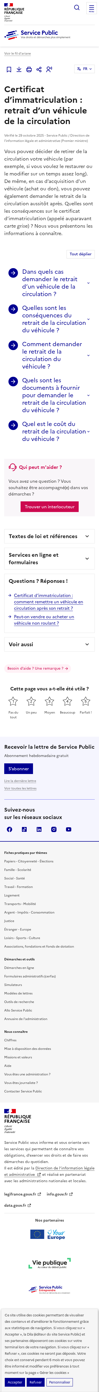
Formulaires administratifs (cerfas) (30, 976)
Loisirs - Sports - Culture (22, 938)
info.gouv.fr (57, 1194)
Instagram (54, 829)
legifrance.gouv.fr (20, 1194)
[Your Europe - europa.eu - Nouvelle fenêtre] (49, 1234)
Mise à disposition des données (27, 1048)
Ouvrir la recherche (77, 7)
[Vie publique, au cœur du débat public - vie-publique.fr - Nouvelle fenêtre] (50, 1264)
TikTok (24, 829)
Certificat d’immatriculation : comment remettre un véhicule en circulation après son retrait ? (48, 601)
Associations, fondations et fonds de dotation (39, 946)
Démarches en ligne (19, 967)
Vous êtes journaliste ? (21, 1082)
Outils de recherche (19, 1002)
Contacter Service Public (23, 1091)
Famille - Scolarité (17, 869)
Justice (9, 921)
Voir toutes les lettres (20, 788)
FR (85, 69)
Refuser (36, 1382)
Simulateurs (13, 984)
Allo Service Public (18, 1010)
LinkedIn (39, 829)
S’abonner (18, 768)
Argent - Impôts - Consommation (29, 912)
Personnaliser (59, 1382)
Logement (12, 895)
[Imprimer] (29, 69)
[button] (49, 69)
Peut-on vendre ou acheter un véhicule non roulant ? (44, 619)
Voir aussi (21, 644)
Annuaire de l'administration (25, 1019)
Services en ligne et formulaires (34, 558)
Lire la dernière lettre (20, 781)
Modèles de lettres (18, 993)
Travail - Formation (18, 887)
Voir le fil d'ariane (17, 53)
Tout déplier (81, 254)
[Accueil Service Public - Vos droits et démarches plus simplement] (38, 40)
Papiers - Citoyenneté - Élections (28, 861)
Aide (7, 1065)
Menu (91, 11)
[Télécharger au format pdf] (19, 69)
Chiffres (10, 1040)
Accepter (15, 1382)
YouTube (68, 829)
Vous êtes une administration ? (27, 1074)
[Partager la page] (39, 69)
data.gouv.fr (15, 1205)
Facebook (9, 829)
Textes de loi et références (43, 536)
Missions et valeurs (18, 1057)
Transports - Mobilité (20, 904)
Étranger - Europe (17, 929)
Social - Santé (14, 878)
